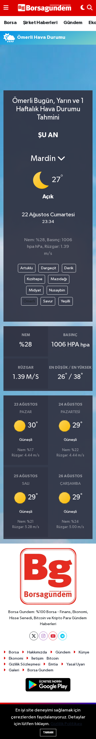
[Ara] (90, 8)
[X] (33, 636)
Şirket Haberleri (40, 22)
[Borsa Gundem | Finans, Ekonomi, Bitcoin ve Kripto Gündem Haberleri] (44, 8)
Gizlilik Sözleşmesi (24, 664)
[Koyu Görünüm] (83, 8)
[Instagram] (43, 636)
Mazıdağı (59, 279)
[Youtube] (53, 636)
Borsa (10, 22)
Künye (84, 652)
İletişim (37, 658)
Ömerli (29, 301)
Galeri (14, 670)
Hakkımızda (37, 652)
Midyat (35, 290)
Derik (68, 268)
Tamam (48, 732)
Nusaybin (57, 290)
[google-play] (48, 685)
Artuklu (26, 268)
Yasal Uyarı (75, 664)
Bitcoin (53, 658)
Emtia (53, 664)
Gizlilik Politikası (66, 724)
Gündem (72, 22)
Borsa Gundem (40, 670)
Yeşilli (65, 301)
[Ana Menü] (6, 8)
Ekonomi (16, 658)
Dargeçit (48, 268)
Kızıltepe (34, 279)
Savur (48, 301)
